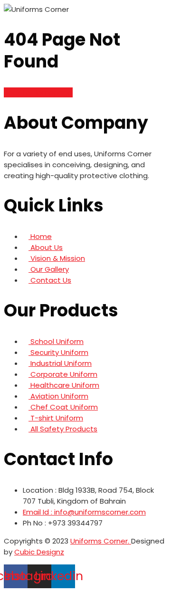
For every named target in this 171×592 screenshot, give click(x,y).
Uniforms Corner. (100, 541)
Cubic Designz (39, 552)
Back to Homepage (38, 92)
